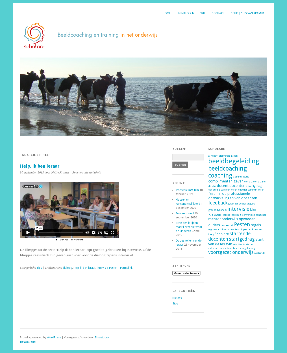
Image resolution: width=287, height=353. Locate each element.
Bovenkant (28, 342)
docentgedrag (254, 186)
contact (248, 181)
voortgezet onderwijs (231, 252)
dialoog (67, 267)
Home (167, 13)
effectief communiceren (251, 189)
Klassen (214, 214)
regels (256, 225)
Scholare (222, 234)
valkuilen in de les (243, 244)
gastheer (233, 203)
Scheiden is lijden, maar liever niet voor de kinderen (189, 227)
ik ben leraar (88, 267)
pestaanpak (227, 225)
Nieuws (177, 298)
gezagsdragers (247, 203)
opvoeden (247, 219)
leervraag (236, 214)
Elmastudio (102, 337)
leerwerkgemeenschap (254, 214)
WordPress (54, 337)
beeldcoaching (227, 168)
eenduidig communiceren (222, 189)
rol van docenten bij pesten (235, 229)
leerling (226, 214)
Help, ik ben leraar (39, 166)
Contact (218, 13)
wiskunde (259, 253)
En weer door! (185, 213)
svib (229, 244)
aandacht (213, 155)
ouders (214, 225)
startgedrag (242, 239)
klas (253, 209)
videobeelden (216, 248)
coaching (220, 175)
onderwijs (230, 219)
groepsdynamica (217, 210)
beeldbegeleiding (233, 161)
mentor (214, 219)
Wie (202, 13)
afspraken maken (228, 155)
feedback (218, 203)
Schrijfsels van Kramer (247, 13)
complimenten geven (226, 181)
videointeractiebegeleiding (240, 248)
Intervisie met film (187, 190)
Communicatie (241, 176)
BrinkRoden (185, 13)
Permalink (126, 267)
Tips (39, 267)
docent (223, 185)
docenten (237, 185)
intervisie (102, 267)
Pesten (113, 267)
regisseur (213, 229)
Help (76, 267)
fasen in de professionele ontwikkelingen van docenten (232, 195)
